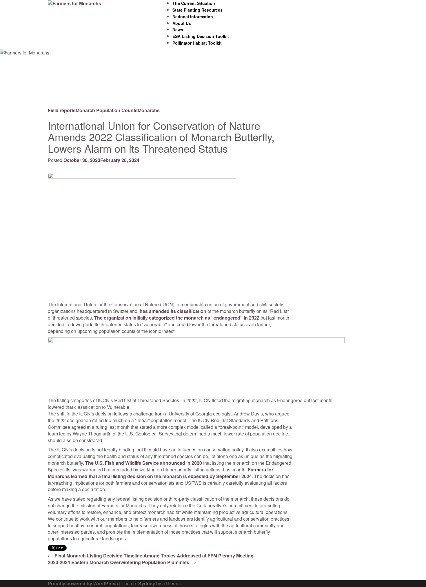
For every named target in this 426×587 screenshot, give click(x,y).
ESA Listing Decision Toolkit (200, 36)
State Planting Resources (197, 10)
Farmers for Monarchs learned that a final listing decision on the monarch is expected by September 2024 (160, 473)
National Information (192, 16)
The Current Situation (193, 3)
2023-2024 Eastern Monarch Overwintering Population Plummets (118, 562)
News (177, 29)
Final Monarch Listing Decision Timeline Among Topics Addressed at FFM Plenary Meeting (154, 555)
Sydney (146, 583)
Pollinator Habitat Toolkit (197, 43)
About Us (181, 23)
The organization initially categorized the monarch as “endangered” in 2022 (176, 317)
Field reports (62, 110)
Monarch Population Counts (107, 110)
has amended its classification (173, 311)
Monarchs (149, 110)
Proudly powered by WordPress (83, 583)
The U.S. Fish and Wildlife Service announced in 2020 (143, 463)
